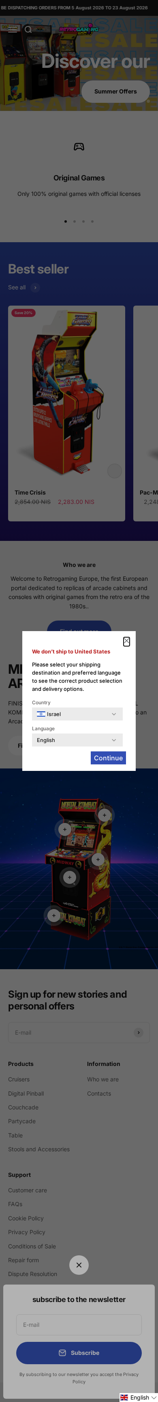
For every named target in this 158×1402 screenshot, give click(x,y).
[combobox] (49, 714)
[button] (139, 1397)
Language (43, 728)
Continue (108, 758)
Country (41, 702)
